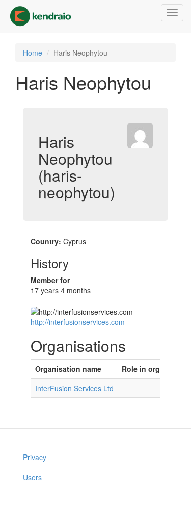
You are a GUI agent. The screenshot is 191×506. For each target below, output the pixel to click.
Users (32, 477)
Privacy (34, 457)
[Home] (40, 16)
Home (32, 52)
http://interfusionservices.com (78, 322)
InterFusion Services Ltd (74, 388)
